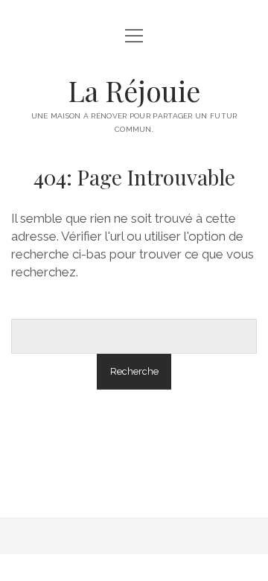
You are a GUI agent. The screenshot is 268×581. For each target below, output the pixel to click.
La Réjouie (134, 90)
